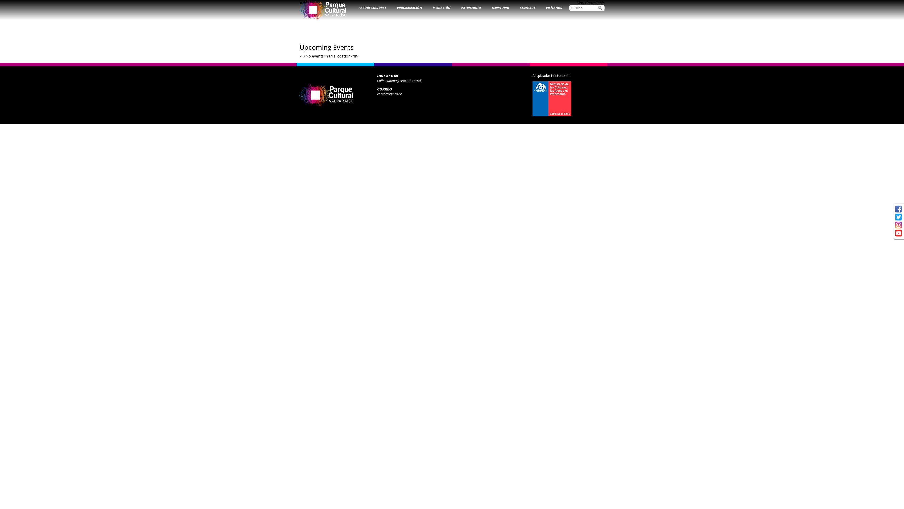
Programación (409, 8)
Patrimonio (471, 8)
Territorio (500, 8)
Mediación (441, 8)
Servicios (527, 8)
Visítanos (554, 8)
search (600, 8)
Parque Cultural (372, 8)
